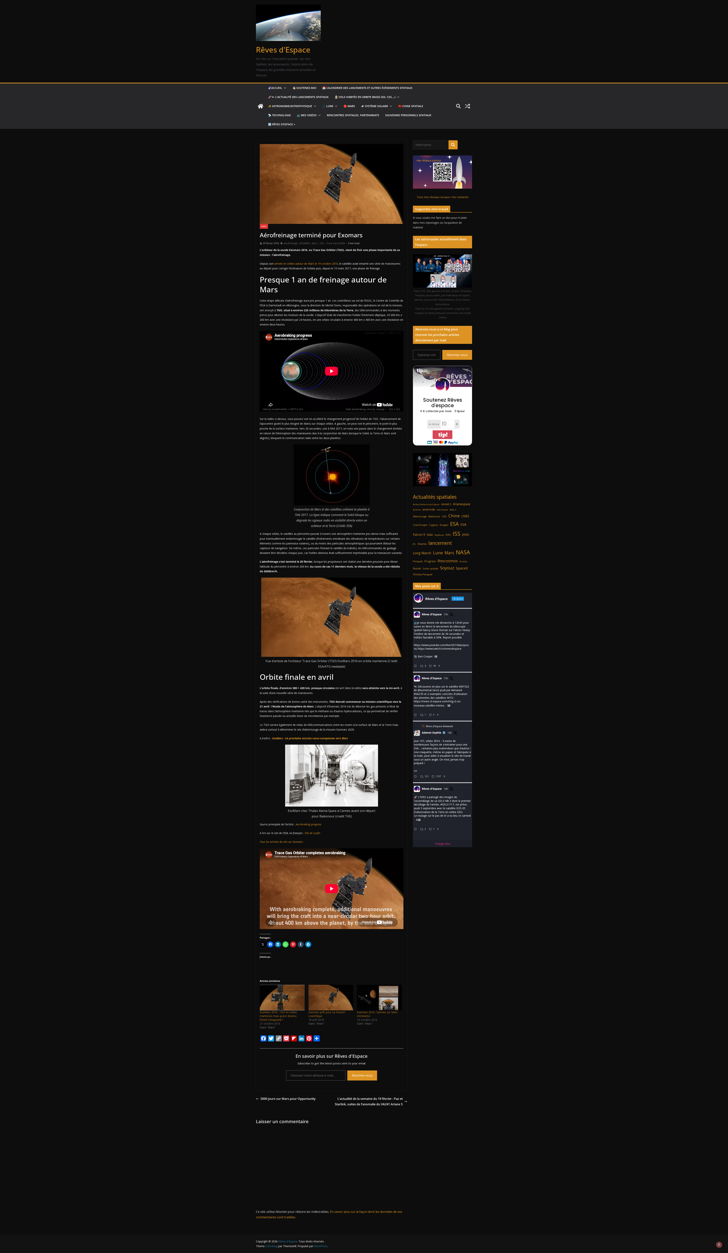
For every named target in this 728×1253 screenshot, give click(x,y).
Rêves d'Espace (283, 49)
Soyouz (447, 568)
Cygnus (433, 525)
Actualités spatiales (435, 496)
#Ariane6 (456, 690)
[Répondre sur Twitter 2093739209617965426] (416, 829)
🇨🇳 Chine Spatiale (410, 106)
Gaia (430, 534)
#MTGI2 (464, 686)
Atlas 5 (453, 509)
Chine (454, 516)
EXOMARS (305, 243)
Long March (422, 553)
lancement (440, 543)
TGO (321, 243)
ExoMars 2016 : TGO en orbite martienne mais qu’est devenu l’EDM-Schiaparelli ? (278, 1016)
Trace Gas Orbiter (336, 243)
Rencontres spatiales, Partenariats (353, 115)
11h (446, 614)
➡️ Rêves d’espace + (281, 124)
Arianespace (461, 504)
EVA (463, 524)
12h (450, 732)
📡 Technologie (279, 115)
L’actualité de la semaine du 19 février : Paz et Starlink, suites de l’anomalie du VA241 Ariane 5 (369, 1101)
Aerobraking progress (308, 824)
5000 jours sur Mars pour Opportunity (288, 1099)
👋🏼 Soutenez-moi (304, 88)
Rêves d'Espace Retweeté (439, 726)
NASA (463, 552)
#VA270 (418, 694)
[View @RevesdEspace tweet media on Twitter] (436, 656)
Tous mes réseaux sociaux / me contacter (442, 197)
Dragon (444, 525)
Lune (438, 553)
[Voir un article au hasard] (467, 106)
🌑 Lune (327, 106)
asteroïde (428, 509)
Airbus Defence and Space (426, 504)
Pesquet (418, 561)
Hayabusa (439, 534)
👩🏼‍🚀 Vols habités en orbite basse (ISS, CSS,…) (365, 97)
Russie (417, 568)
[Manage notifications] (719, 1245)
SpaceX (462, 568)
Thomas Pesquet (422, 574)
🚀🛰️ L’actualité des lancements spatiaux (298, 97)
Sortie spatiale (430, 568)
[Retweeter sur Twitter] (423, 726)
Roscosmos (448, 560)
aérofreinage (290, 243)
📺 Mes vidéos (307, 115)
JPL (414, 544)
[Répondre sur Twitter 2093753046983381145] (416, 715)
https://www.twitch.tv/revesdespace (439, 648)
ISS (456, 533)
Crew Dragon (420, 525)
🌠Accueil (275, 88)
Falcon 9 (419, 534)
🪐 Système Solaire (374, 106)
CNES (465, 516)
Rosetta (463, 561)
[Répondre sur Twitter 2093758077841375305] (416, 666)
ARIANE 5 (446, 504)
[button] (284, 88)
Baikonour (434, 516)
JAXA (465, 534)
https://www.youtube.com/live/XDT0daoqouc (441, 645)
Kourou (422, 544)
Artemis (417, 509)
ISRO (448, 534)
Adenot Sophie (431, 732)
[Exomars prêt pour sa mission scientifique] (330, 997)
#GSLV (444, 804)
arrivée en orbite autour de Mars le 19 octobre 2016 (306, 263)
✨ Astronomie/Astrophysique (290, 106)
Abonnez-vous (362, 1075)
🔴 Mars (349, 106)
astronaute (442, 509)
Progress (430, 561)
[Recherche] (453, 144)
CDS (444, 516)
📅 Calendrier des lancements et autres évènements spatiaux (367, 88)
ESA (454, 524)
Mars (264, 226)
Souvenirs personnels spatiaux (408, 115)
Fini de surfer (312, 833)
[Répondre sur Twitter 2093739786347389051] (416, 776)
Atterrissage (420, 516)
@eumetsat (425, 690)
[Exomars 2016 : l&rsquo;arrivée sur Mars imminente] (379, 997)
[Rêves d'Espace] (260, 106)
